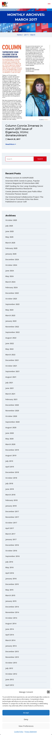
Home (19, 35)
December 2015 (12, 584)
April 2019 (9, 467)
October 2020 (11, 416)
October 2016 (11, 550)
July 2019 (9, 461)
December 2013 (12, 651)
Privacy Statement (31, 732)
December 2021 (12, 360)
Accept (26, 712)
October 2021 (11, 366)
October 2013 (11, 663)
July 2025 (9, 226)
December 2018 (12, 472)
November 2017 (12, 517)
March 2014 (10, 640)
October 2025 (11, 220)
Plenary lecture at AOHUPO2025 (19, 178)
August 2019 (10, 455)
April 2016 (9, 573)
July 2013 (9, 668)
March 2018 (10, 494)
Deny (26, 719)
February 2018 (11, 500)
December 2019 (12, 450)
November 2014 (12, 612)
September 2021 (12, 371)
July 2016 (9, 562)
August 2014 (10, 623)
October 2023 (11, 298)
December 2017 (12, 511)
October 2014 (11, 618)
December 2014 (12, 607)
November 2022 (12, 326)
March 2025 (10, 243)
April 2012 (9, 685)
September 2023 (12, 304)
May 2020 (9, 439)
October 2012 (11, 674)
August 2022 (10, 338)
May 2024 (9, 276)
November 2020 (12, 410)
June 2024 (9, 270)
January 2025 (10, 254)
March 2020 (10, 444)
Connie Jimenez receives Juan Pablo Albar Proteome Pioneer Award (23, 192)
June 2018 (9, 489)
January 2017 (10, 539)
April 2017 (9, 528)
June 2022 (9, 343)
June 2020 (9, 433)
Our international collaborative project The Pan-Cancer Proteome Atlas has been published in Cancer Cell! (24, 199)
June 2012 (9, 679)
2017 (26, 35)
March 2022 (10, 354)
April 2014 (9, 635)
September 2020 (12, 422)
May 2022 (9, 349)
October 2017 (11, 522)
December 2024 (12, 259)
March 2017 (10, 534)
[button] (48, 692)
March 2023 (10, 315)
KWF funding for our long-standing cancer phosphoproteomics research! (24, 187)
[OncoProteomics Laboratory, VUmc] (4, 4)
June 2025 (9, 231)
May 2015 (9, 590)
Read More (10, 144)
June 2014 (9, 629)
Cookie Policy (18, 732)
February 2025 (11, 248)
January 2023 (10, 321)
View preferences (26, 726)
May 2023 (9, 310)
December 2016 (12, 545)
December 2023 (12, 293)
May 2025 (9, 237)
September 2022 (12, 332)
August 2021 (10, 377)
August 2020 (10, 427)
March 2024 (10, 282)
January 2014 (10, 646)
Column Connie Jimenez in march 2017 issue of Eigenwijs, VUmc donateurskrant (24, 130)
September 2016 (12, 556)
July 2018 (9, 483)
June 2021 (9, 388)
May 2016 (9, 567)
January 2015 (10, 601)
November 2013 (12, 657)
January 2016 (10, 578)
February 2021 (11, 399)
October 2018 (11, 478)
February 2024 (11, 287)
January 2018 (10, 506)
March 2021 (10, 394)
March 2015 (10, 595)
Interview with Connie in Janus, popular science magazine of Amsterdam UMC (22, 182)
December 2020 (12, 405)
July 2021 (9, 382)
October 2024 (11, 265)
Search (40, 159)
